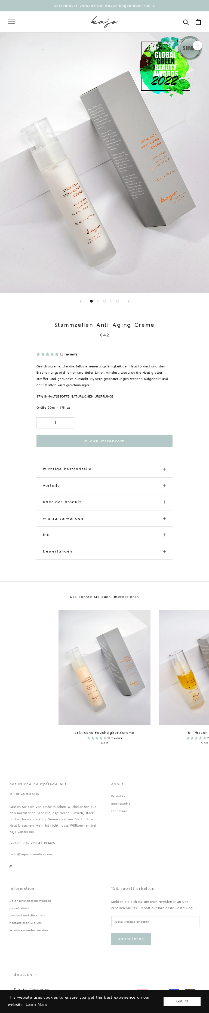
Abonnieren (131, 938)
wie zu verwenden (63, 518)
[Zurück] (81, 301)
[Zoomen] (197, 45)
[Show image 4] (111, 301)
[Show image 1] (91, 301)
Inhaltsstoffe (120, 804)
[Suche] (186, 22)
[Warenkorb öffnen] (198, 22)
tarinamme (119, 811)
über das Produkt (62, 501)
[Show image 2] (98, 301)
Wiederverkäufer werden (29, 930)
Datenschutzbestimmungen (30, 901)
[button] (48, 354)
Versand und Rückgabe (27, 915)
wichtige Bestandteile (67, 469)
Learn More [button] (36, 1004)
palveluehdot (20, 908)
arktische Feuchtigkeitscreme (104, 732)
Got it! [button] (182, 1001)
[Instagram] (11, 866)
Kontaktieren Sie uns (26, 923)
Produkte (118, 796)
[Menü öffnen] (11, 22)
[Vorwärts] (128, 301)
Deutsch (23, 974)
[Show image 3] (104, 301)
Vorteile (51, 485)
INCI (47, 534)
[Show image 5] (117, 301)
